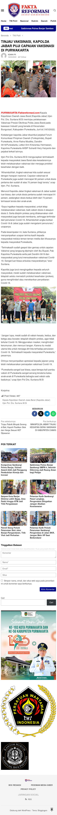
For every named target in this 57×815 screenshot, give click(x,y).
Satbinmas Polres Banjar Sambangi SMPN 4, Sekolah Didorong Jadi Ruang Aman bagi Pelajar (43, 468)
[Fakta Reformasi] (28, 9)
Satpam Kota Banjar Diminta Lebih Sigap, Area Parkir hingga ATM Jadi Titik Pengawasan (13, 500)
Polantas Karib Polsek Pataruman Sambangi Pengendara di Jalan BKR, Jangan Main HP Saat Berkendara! (42, 532)
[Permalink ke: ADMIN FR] (4, 55)
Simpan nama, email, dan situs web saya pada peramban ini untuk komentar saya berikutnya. (27, 582)
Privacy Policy (28, 789)
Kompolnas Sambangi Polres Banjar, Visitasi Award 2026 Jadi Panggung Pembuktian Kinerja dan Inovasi (14, 469)
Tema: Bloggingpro (39, 810)
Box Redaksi (15, 785)
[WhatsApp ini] (53, 413)
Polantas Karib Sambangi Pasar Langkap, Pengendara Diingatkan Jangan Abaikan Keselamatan (42, 501)
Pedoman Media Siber (42, 785)
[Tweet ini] (41, 413)
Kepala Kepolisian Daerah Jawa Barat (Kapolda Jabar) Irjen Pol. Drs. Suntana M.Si (26, 401)
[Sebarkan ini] (34, 413)
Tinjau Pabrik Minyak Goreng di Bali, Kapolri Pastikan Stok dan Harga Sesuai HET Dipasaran (13, 427)
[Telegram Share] (47, 413)
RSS (30, 799)
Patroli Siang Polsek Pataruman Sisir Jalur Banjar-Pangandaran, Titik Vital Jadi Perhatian (13, 531)
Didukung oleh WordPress (20, 810)
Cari (3, 597)
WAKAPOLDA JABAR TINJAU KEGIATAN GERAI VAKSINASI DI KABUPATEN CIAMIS (43, 425)
